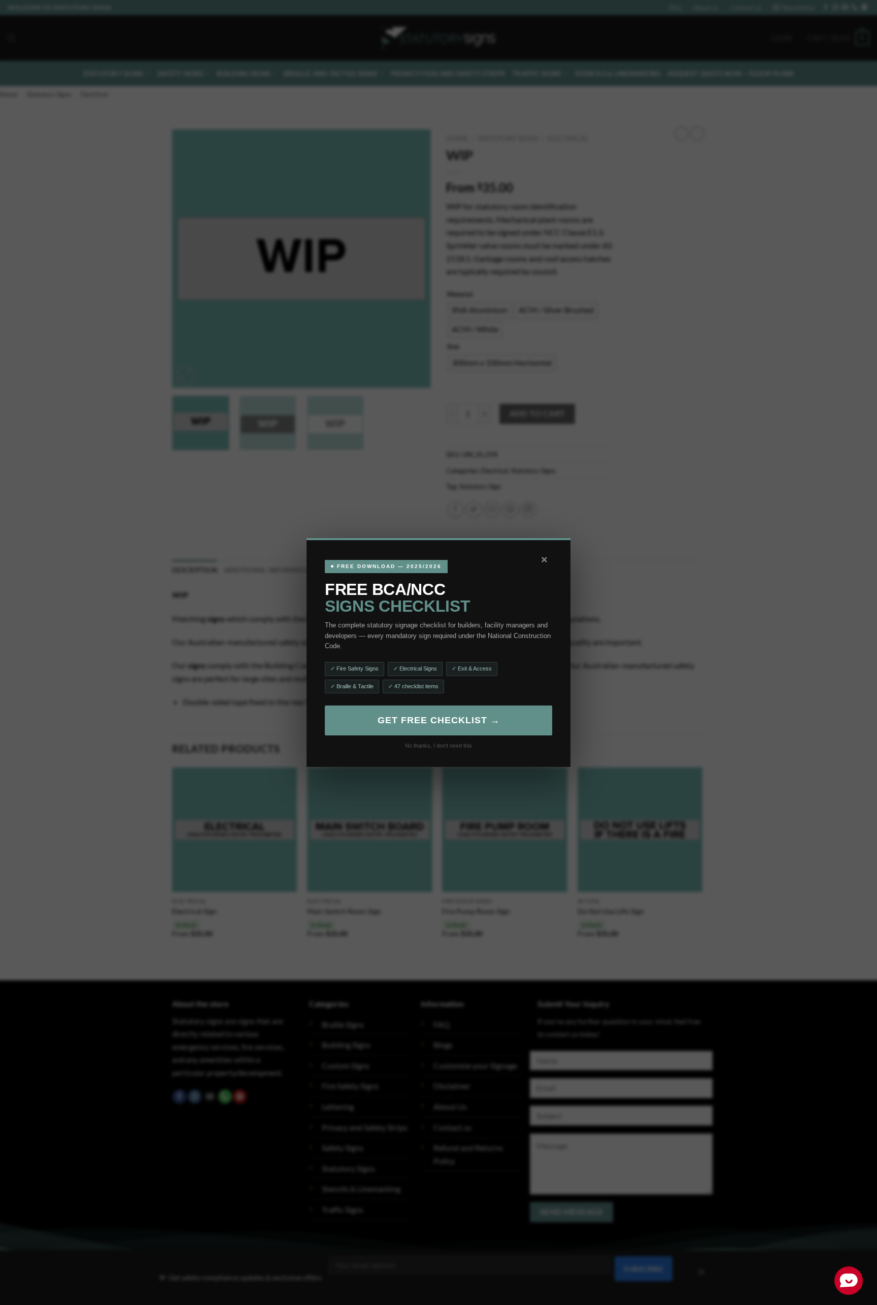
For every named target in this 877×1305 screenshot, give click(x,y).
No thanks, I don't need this (438, 746)
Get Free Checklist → (439, 720)
